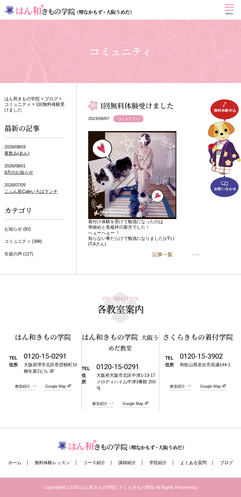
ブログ (226, 462)
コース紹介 (94, 462)
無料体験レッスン (52, 462)
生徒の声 (13, 253)
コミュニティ (128, 119)
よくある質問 (193, 462)
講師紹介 (127, 462)
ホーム (14, 462)
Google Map (55, 386)
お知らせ (13, 228)
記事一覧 (163, 254)
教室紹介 (22, 386)
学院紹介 (158, 462)
